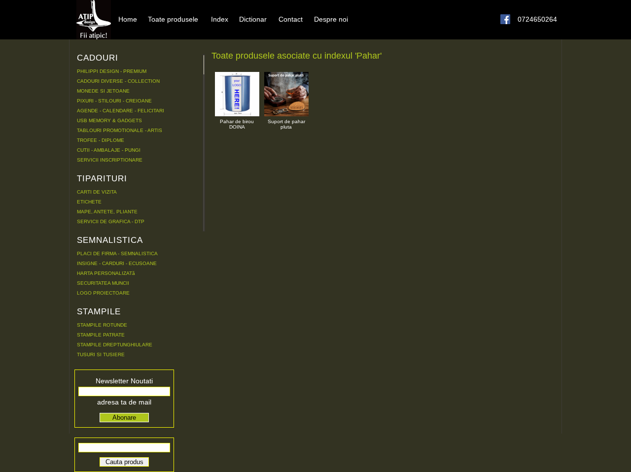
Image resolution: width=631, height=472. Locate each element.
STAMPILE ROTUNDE (102, 325)
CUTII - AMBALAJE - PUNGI (108, 150)
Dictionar (253, 18)
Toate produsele (173, 18)
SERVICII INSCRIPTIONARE (109, 160)
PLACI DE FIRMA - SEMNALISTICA (117, 253)
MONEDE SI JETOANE (103, 91)
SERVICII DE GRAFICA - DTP (110, 221)
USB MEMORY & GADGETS (109, 120)
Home (127, 18)
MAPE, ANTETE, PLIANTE (107, 211)
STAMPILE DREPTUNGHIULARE (114, 344)
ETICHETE (89, 201)
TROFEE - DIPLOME (100, 140)
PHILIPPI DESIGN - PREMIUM (111, 71)
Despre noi (331, 18)
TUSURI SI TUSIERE (101, 354)
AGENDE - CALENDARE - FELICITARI (120, 110)
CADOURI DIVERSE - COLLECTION (118, 81)
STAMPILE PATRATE (101, 334)
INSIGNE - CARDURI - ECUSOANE (117, 263)
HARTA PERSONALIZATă (106, 273)
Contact (291, 18)
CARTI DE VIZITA (97, 192)
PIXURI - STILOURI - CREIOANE (114, 100)
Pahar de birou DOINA (237, 124)
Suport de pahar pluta (286, 124)
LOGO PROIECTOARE (103, 293)
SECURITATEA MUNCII (103, 283)
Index (219, 18)
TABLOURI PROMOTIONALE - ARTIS (119, 130)
